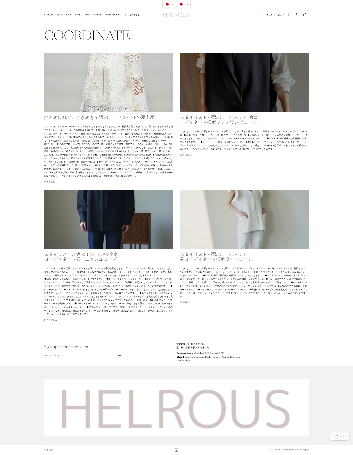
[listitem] (132, 14)
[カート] (305, 15)
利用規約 (48, 449)
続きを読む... (50, 181)
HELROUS (283, 449)
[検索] (289, 15)
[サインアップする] (120, 356)
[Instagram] (176, 450)
